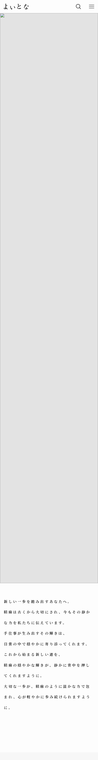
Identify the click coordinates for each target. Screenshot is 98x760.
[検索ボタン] (78, 6)
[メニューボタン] (91, 6)
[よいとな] (16, 6)
